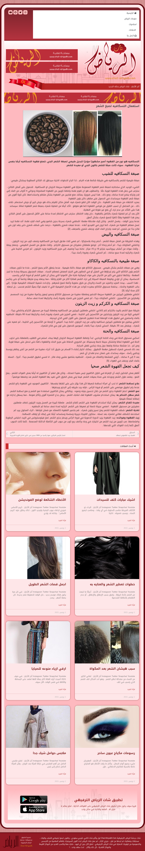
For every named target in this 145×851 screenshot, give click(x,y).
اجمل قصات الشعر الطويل (47, 584)
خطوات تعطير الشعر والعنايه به (112, 584)
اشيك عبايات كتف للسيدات (116, 500)
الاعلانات (133, 30)
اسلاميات (133, 24)
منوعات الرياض (130, 19)
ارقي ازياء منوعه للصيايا (48, 668)
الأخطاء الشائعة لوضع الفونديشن (42, 500)
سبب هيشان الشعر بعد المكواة (112, 668)
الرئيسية (130, 13)
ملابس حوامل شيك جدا (49, 753)
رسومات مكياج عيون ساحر (116, 753)
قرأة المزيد (131, 520)
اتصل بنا (131, 36)
